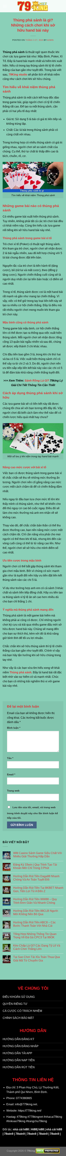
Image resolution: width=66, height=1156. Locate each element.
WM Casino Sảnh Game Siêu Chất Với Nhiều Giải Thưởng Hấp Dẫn (37, 855)
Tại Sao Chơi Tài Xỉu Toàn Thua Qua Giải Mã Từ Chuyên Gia (36, 958)
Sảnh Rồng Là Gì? (37, 380)
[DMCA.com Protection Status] (47, 1150)
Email (11, 774)
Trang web (13, 790)
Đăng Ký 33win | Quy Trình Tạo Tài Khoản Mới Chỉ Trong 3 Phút (35, 866)
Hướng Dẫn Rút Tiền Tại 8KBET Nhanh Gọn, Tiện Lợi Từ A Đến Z (38, 889)
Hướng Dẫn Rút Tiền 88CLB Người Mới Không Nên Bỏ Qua (35, 912)
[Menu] (5, 6)
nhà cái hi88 (21, 1129)
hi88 (41, 1129)
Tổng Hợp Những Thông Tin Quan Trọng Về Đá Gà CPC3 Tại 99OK (34, 935)
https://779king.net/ (29, 1110)
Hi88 (34, 1129)
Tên (10, 758)
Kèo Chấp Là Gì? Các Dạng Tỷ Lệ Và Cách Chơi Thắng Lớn (36, 947)
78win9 (8, 1133)
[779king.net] (33, 6)
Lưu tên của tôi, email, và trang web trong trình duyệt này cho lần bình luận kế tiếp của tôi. (32, 812)
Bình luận (13, 727)
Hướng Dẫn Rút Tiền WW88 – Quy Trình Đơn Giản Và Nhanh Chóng (35, 901)
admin (50, 40)
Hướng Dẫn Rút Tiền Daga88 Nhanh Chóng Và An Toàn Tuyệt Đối (36, 878)
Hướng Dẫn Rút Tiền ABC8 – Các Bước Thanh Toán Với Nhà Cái (34, 924)
